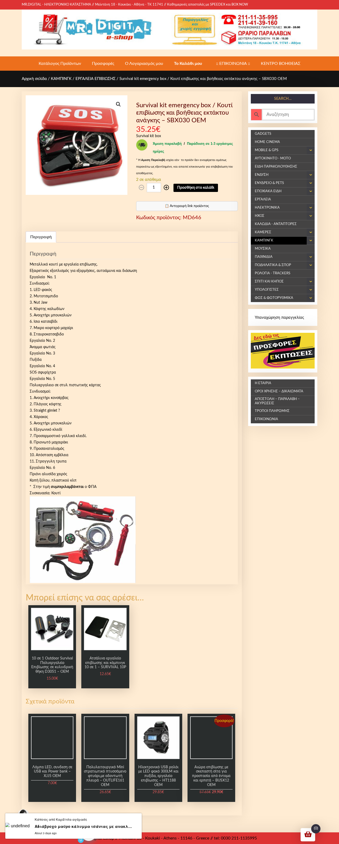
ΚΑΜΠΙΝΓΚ (61, 79)
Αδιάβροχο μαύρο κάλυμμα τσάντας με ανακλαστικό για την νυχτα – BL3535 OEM (83, 826)
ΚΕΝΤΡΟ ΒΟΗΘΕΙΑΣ (281, 63)
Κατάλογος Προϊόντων (60, 63)
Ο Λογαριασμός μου (144, 63)
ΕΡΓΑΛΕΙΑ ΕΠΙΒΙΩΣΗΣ (95, 79)
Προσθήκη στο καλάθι (195, 188)
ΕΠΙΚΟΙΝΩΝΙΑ (233, 63)
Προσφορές (103, 63)
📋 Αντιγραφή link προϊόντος (187, 206)
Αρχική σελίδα (34, 79)
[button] (118, 104)
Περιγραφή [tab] (41, 237)
